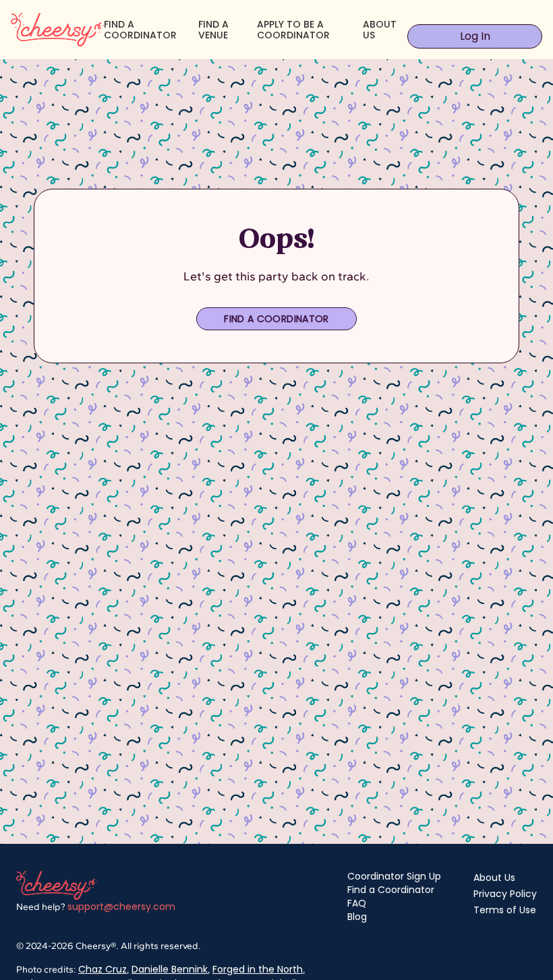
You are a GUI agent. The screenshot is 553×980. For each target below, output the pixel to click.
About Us (494, 877)
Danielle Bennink (170, 969)
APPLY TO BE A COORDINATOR (293, 29)
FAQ (356, 903)
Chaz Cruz (102, 969)
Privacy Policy (505, 893)
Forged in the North (257, 969)
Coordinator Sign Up (394, 876)
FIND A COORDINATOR (140, 29)
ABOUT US (380, 29)
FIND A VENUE (213, 29)
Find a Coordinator (276, 319)
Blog (357, 916)
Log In (475, 36)
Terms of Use (504, 910)
